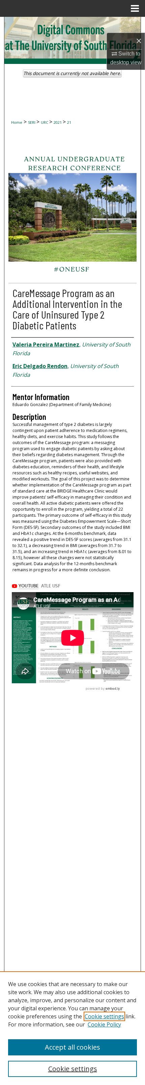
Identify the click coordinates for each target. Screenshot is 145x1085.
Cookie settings (104, 1016)
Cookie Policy (104, 1024)
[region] (72, 1028)
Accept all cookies (72, 1047)
